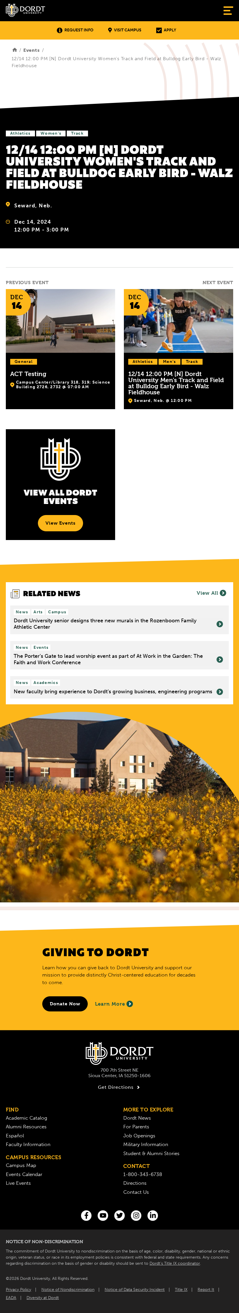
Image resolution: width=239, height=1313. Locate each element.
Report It (206, 1289)
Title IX (181, 1289)
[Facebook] (86, 1215)
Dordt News (137, 1118)
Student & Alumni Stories (151, 1153)
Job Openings (139, 1136)
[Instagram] (136, 1215)
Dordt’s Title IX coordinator (175, 1263)
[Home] (15, 50)
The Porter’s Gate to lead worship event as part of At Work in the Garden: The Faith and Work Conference (108, 659)
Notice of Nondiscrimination (67, 1289)
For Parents (136, 1126)
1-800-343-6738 (142, 1174)
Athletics (20, 133)
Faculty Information (28, 1144)
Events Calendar (24, 1174)
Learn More (110, 1004)
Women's (51, 133)
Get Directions (115, 1087)
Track (77, 133)
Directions (135, 1183)
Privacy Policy (18, 1289)
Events (31, 50)
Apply (170, 30)
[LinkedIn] (152, 1215)
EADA (11, 1297)
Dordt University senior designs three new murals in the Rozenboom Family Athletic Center (105, 624)
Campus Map (21, 1165)
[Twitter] (119, 1215)
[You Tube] (103, 1215)
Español (15, 1136)
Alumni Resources (26, 1126)
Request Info (78, 30)
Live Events (18, 1183)
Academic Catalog (26, 1118)
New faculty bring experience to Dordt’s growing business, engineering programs (113, 692)
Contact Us (136, 1192)
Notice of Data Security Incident (135, 1289)
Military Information (145, 1144)
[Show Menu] (228, 10)
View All (207, 593)
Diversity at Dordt (43, 1297)
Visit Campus (127, 30)
